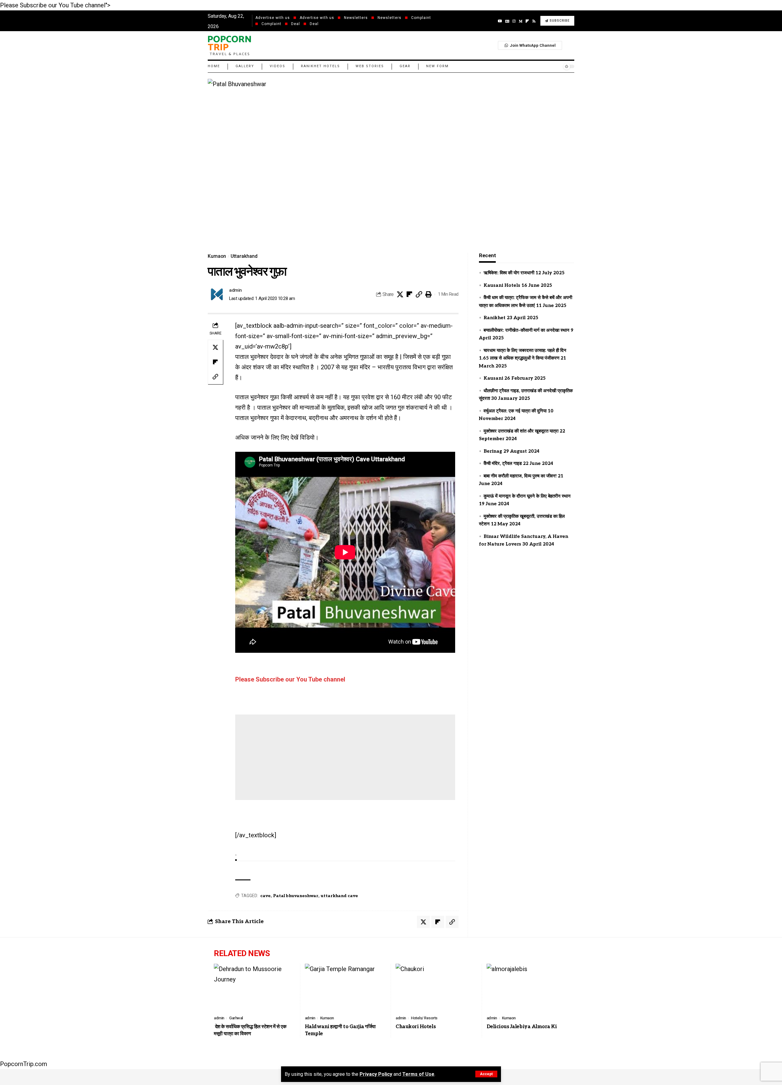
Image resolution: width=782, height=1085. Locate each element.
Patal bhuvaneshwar (295, 895)
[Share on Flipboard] (409, 294)
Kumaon (217, 256)
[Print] (428, 294)
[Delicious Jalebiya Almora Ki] (527, 988)
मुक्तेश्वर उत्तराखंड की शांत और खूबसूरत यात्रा (521, 430)
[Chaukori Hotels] (436, 988)
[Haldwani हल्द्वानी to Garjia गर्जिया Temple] (346, 988)
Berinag (493, 451)
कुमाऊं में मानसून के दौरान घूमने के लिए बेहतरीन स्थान (527, 496)
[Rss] (534, 21)
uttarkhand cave (339, 895)
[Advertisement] (345, 757)
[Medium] (520, 21)
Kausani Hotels (502, 285)
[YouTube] (500, 21)
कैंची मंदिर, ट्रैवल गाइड (503, 463)
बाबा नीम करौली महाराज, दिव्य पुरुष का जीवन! (520, 475)
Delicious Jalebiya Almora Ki (522, 1027)
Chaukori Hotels (416, 1027)
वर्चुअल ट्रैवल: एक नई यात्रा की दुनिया (515, 410)
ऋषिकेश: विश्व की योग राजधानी (509, 273)
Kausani (493, 378)
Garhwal (236, 1018)
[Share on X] (400, 294)
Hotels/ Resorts (424, 1018)
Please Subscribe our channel (290, 679)
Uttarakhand (244, 256)
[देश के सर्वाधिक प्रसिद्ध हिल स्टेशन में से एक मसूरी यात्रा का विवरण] (255, 988)
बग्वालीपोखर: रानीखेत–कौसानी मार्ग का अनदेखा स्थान (526, 330)
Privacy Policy (376, 1074)
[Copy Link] (419, 294)
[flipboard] (527, 21)
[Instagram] (514, 21)
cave (265, 895)
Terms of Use (418, 1074)
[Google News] (507, 21)
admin (235, 290)
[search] (570, 45)
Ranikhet (495, 317)
